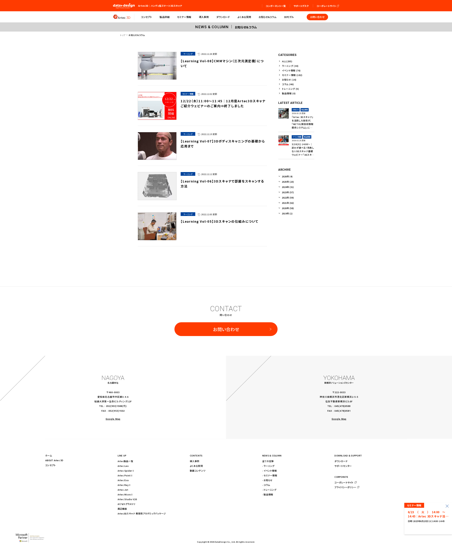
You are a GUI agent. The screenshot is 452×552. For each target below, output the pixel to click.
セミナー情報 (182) (292, 75)
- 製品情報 (267, 494)
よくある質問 (196, 466)
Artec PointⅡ (125, 475)
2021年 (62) (288, 203)
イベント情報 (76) (291, 70)
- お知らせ (267, 480)
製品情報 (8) (289, 93)
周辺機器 (122, 508)
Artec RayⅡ (124, 485)
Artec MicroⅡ (125, 494)
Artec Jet (123, 489)
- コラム (266, 485)
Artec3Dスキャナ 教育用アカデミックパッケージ (142, 513)
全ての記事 (268, 461)
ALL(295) (287, 61)
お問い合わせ (226, 329)
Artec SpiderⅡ (126, 470)
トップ (123, 34)
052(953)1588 (114, 406)
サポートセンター (343, 466)
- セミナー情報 (269, 475)
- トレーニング (269, 489)
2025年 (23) (288, 181)
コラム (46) (288, 84)
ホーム (48, 455)
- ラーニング (268, 466)
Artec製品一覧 (125, 461)
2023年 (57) (288, 192)
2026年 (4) (287, 176)
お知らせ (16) (289, 79)
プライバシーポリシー (345, 487)
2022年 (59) (288, 197)
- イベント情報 (269, 470)
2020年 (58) (288, 208)
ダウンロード (340, 461)
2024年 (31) (288, 187)
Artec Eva (123, 480)
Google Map (113, 419)
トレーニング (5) (290, 88)
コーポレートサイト (343, 482)
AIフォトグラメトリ (126, 504)
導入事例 (194, 461)
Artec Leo (123, 466)
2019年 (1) (287, 213)
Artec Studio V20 (127, 499)
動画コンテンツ (197, 470)
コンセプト (50, 465)
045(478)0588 (342, 406)
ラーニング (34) (290, 66)
